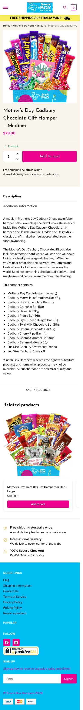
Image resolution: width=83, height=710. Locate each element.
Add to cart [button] (38, 504)
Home (6, 25)
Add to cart (49, 156)
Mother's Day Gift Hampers (29, 25)
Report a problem (15, 613)
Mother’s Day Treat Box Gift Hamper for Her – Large (37, 489)
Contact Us (11, 591)
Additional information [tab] (20, 206)
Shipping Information (17, 585)
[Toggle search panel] (65, 7)
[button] (73, 7)
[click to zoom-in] (40, 66)
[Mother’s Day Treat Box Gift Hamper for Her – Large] (38, 447)
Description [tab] (12, 196)
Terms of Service (14, 596)
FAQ (6, 580)
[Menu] (9, 7)
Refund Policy (12, 607)
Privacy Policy (12, 602)
